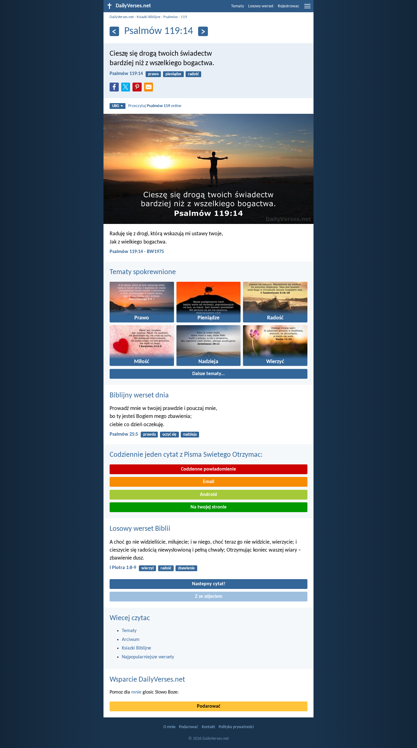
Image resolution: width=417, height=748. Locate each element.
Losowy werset (261, 6)
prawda (149, 435)
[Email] (150, 88)
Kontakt (208, 727)
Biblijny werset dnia (139, 395)
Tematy (237, 6)
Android (208, 494)
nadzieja (190, 435)
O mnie (169, 727)
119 (184, 17)
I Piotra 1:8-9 (123, 567)
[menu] (307, 8)
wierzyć (147, 568)
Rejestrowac (288, 6)
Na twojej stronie (208, 507)
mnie (136, 692)
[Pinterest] (138, 88)
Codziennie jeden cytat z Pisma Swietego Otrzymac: (186, 455)
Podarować (208, 706)
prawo (153, 74)
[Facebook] (115, 88)
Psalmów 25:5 (124, 434)
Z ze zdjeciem (208, 596)
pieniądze (173, 74)
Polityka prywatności (236, 727)
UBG (115, 106)
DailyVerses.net (122, 17)
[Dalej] (203, 31)
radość (193, 74)
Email (208, 481)
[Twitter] (127, 88)
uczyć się (169, 435)
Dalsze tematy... (208, 373)
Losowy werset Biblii (140, 529)
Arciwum (131, 639)
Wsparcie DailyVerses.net (147, 679)
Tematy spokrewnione (143, 272)
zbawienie (186, 568)
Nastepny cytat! (208, 584)
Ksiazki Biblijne (148, 17)
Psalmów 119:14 (126, 73)
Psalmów (170, 17)
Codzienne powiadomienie (208, 469)
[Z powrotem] (114, 31)
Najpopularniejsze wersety (148, 657)
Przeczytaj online (154, 106)
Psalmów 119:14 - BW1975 (137, 251)
